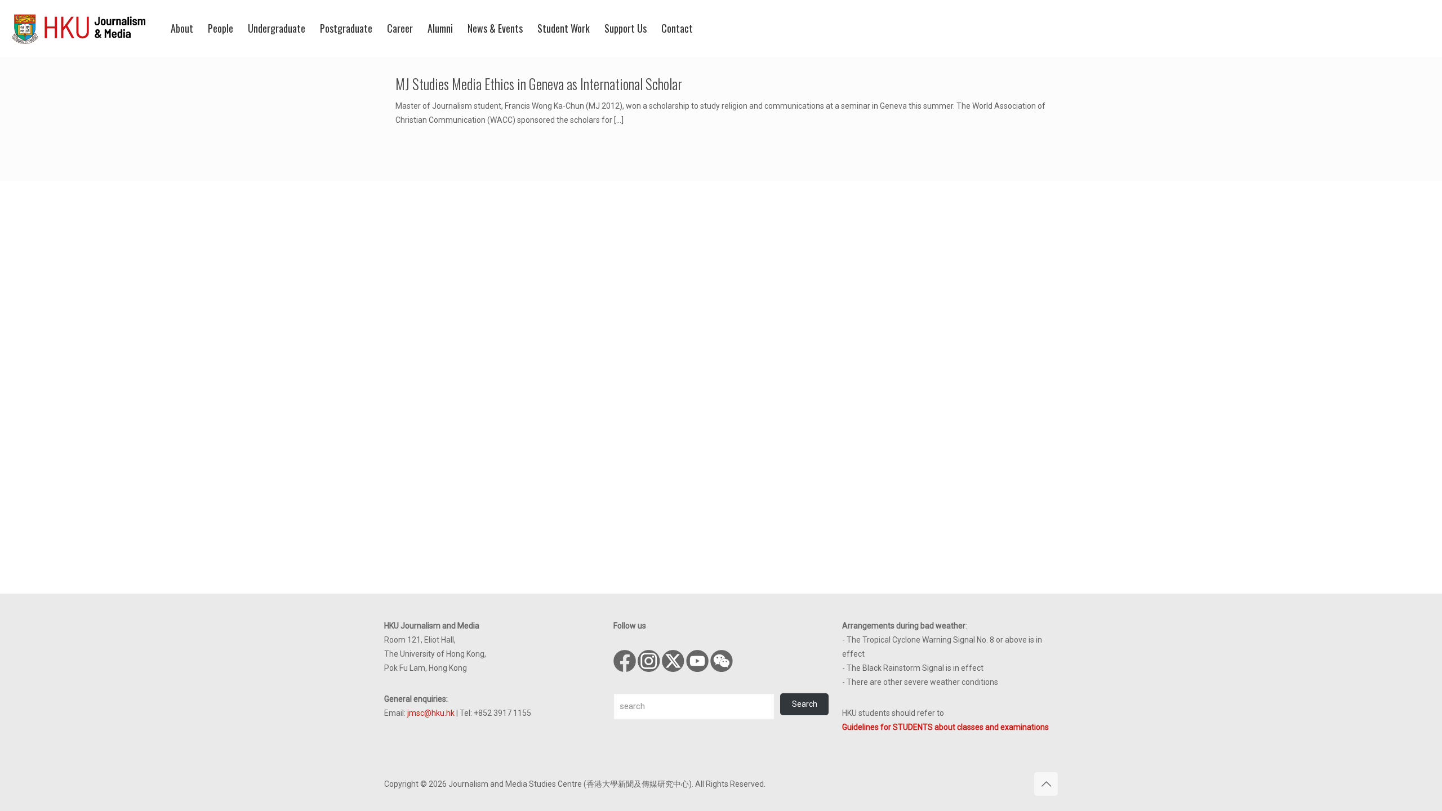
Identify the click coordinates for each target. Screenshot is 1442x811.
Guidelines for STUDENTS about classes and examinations (945, 727)
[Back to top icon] (1046, 784)
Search (804, 703)
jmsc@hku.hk (431, 713)
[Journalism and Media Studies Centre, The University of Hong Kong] (78, 28)
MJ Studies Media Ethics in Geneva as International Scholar (538, 83)
